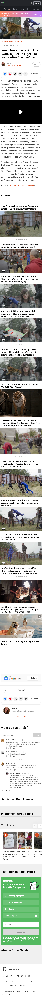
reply (14, 748)
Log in (37, 3)
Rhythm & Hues (17, 185)
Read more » (21, 717)
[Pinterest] (11, 976)
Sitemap (22, 985)
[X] (14, 976)
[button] (35, 826)
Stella (9, 63)
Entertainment (7, 42)
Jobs (4, 985)
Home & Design (19, 42)
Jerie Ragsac (15, 773)
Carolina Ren (10, 763)
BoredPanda (13, 3)
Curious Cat (10, 740)
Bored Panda (11, 969)
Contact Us (12, 985)
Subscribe (21, 932)
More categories (12, 916)
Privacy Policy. (8, 941)
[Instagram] (7, 976)
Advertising (24, 982)
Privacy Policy (30, 991)
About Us (34, 982)
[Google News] (29, 976)
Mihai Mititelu (10, 752)
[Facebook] (3, 976)
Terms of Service (9, 995)
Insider (31, 185)
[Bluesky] (18, 976)
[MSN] (25, 976)
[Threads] (22, 976)
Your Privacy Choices (10, 982)
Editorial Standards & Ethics (12, 991)
